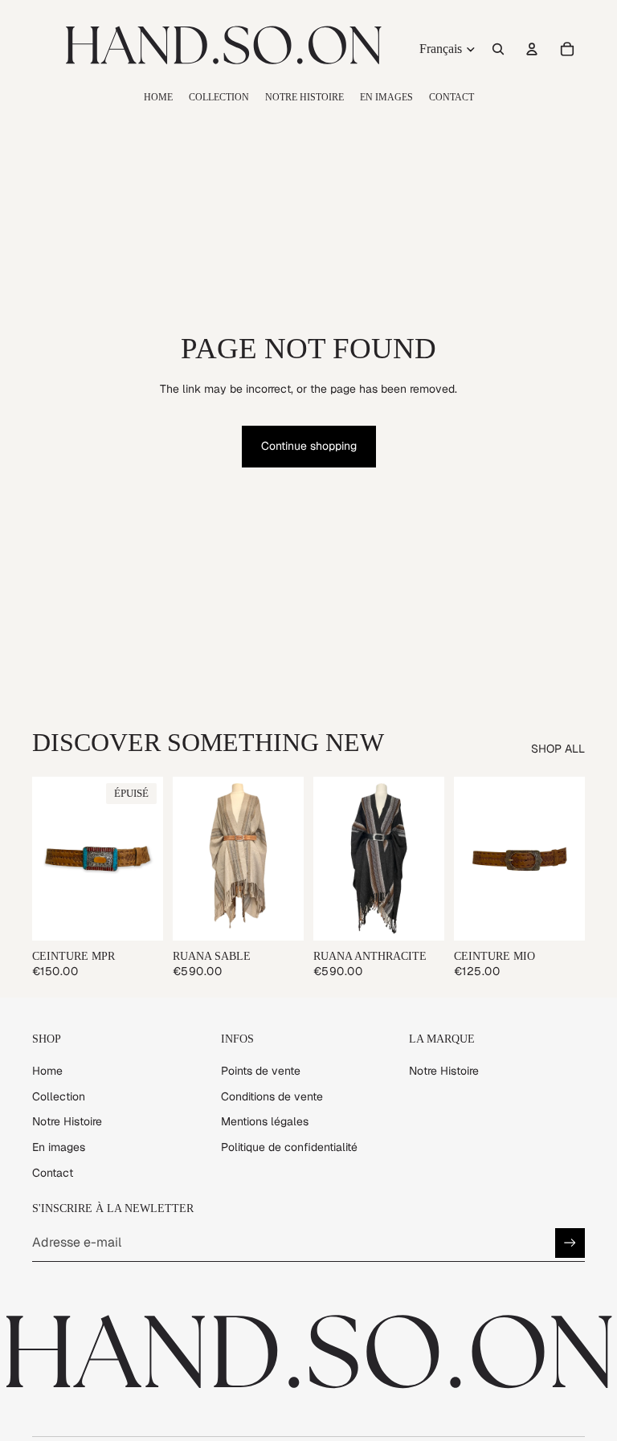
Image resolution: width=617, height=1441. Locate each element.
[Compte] (532, 49)
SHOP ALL (558, 748)
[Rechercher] (498, 49)
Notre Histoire (67, 1121)
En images (58, 1147)
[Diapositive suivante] (145, 858)
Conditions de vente (272, 1096)
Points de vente (260, 1070)
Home (47, 1070)
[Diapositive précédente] (49, 858)
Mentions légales (264, 1121)
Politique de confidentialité (289, 1147)
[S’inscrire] (570, 1243)
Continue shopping (309, 446)
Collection (58, 1096)
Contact (52, 1172)
